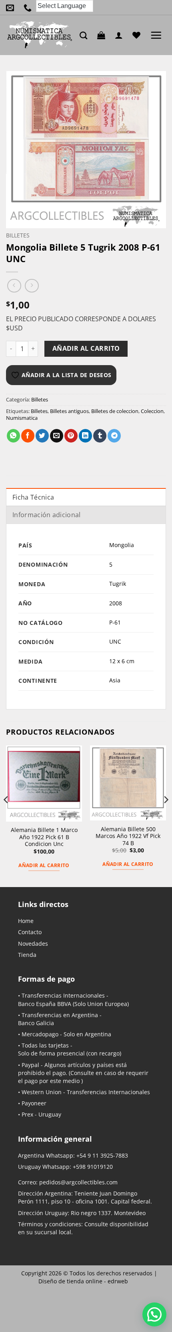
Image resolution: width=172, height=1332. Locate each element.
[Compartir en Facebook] (27, 436)
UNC (115, 641)
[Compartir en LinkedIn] (85, 436)
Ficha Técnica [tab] (33, 497)
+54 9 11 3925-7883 (102, 1155)
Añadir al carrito (86, 348)
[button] (103, 35)
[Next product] (14, 286)
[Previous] (6, 815)
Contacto (30, 932)
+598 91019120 (93, 1166)
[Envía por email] (56, 436)
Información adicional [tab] (46, 514)
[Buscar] (85, 35)
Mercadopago (40, 1034)
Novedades (33, 943)
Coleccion (152, 411)
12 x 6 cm (121, 661)
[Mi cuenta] (121, 35)
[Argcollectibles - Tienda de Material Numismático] (40, 35)
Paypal (30, 1065)
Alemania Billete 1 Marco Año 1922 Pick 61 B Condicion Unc (44, 837)
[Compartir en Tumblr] (99, 436)
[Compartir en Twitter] (42, 436)
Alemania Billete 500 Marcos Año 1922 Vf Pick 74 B (128, 836)
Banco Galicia (36, 1023)
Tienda (27, 954)
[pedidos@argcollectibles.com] (12, 7)
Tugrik (117, 583)
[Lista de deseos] (138, 35)
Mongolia (121, 545)
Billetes (18, 235)
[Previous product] (32, 286)
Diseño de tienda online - (83, 1281)
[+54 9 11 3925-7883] (30, 7)
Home (26, 921)
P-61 (115, 622)
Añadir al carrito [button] (43, 865)
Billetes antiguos (69, 411)
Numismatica (22, 417)
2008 (115, 603)
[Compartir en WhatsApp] (13, 436)
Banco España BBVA (44, 1004)
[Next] (165, 815)
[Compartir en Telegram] (114, 436)
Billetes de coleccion (114, 411)
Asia (114, 680)
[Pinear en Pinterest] (71, 436)
